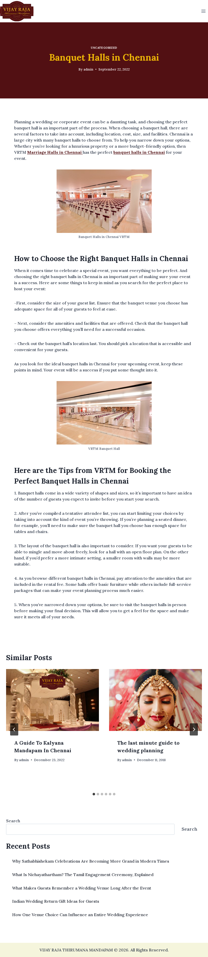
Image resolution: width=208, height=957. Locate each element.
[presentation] (52, 700)
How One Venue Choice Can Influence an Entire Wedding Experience (80, 914)
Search (13, 820)
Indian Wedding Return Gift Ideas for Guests (55, 901)
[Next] (194, 729)
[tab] (94, 794)
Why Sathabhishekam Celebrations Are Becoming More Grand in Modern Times (90, 861)
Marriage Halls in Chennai (55, 152)
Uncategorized (104, 47)
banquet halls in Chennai (139, 152)
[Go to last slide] (14, 729)
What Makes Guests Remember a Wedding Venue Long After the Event (81, 888)
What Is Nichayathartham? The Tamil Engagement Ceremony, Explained (82, 874)
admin (88, 69)
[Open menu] (203, 11)
